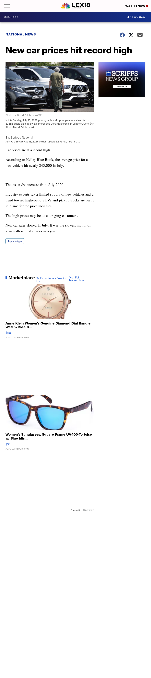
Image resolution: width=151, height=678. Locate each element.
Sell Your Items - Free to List (50, 279)
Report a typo (15, 241)
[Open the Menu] (6, 6)
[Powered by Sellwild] (88, 510)
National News (21, 34)
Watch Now (135, 6)
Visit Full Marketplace (76, 279)
